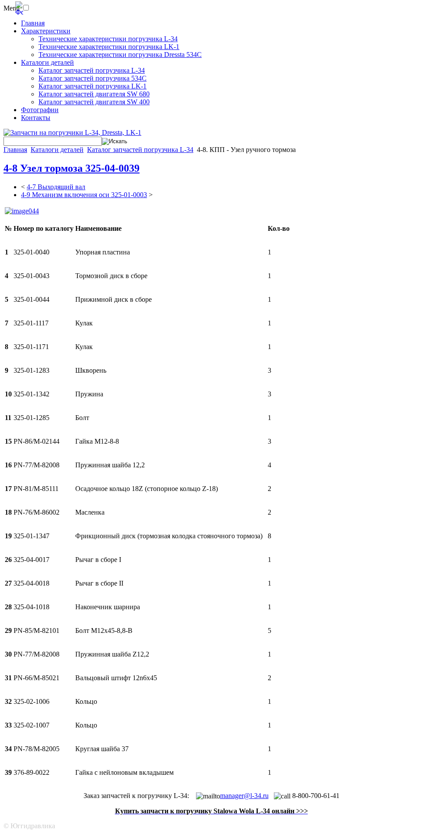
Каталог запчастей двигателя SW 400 (94, 102)
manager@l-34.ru (244, 795)
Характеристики (45, 31)
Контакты (35, 117)
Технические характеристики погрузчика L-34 (108, 38)
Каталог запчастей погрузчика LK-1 (92, 86)
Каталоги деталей (47, 62)
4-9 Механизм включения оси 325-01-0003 (84, 194)
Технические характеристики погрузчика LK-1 (108, 46)
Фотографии (40, 109)
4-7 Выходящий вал (56, 187)
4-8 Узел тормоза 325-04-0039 (72, 168)
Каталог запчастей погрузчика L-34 (91, 70)
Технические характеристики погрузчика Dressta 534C (120, 54)
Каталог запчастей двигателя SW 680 (94, 94)
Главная (33, 23)
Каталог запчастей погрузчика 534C (92, 78)
